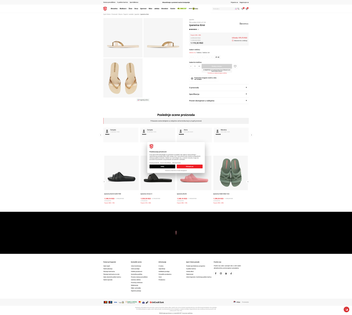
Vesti (160, 277)
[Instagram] (221, 273)
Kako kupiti (106, 266)
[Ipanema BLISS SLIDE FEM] (121, 173)
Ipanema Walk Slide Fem (221, 194)
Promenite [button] (245, 302)
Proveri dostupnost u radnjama (201, 101)
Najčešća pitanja (136, 291)
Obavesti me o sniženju (240, 40)
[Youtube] (226, 273)
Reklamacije (134, 285)
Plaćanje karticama (109, 271)
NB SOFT (179, 313)
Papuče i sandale (128, 14)
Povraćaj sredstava (136, 282)
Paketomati (189, 274)
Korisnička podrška (136, 274)
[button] (118, 8)
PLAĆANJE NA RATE (176, 1)
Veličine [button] (199, 52)
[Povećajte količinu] (199, 66)
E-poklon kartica (191, 269)
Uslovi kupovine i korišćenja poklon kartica (198, 277)
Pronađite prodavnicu (165, 274)
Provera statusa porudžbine (139, 277)
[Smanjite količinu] (190, 66)
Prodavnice (162, 280)
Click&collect (190, 271)
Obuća (120, 14)
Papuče (106, 192)
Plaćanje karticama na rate (111, 274)
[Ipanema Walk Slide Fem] (230, 173)
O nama (161, 266)
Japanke (137, 14)
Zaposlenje (162, 269)
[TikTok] (231, 273)
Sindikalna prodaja (164, 271)
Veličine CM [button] (206, 52)
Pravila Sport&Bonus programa (195, 266)
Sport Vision (106, 14)
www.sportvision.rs (168, 313)
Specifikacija (194, 94)
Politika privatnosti (136, 271)
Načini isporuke (107, 280)
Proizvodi (114, 14)
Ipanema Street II (146, 194)
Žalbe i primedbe (136, 288)
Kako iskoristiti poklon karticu (112, 277)
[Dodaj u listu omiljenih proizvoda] (136, 187)
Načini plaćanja (107, 269)
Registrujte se (244, 2)
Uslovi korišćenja (136, 266)
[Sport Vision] (105, 9)
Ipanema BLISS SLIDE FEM (112, 194)
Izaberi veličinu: (194, 49)
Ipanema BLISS (182, 194)
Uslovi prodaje (135, 269)
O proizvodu (194, 87)
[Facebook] (216, 273)
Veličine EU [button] (192, 52)
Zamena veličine (136, 280)
